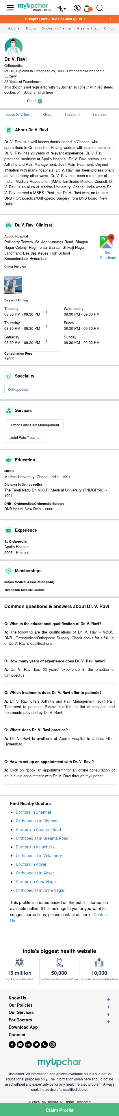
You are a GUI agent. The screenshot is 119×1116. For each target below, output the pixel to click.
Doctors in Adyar (31, 864)
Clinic (47, 115)
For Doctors (20, 1020)
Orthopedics (18, 389)
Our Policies (21, 1005)
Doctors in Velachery (35, 847)
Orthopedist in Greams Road (42, 838)
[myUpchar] (40, 100)
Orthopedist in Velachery (39, 855)
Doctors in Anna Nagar (36, 881)
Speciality (72, 115)
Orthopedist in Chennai (37, 821)
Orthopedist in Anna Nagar (40, 890)
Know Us (17, 998)
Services (99, 115)
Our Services (21, 1012)
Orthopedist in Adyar (35, 873)
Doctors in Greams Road (38, 829)
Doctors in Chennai (33, 812)
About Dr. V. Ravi (18, 115)
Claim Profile (60, 1110)
